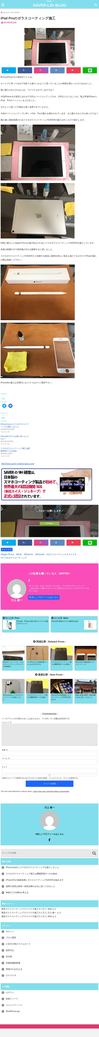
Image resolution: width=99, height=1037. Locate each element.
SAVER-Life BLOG (49, 5)
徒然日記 (10, 950)
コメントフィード (14, 1005)
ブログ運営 (11, 938)
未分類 (9, 956)
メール (6, 758)
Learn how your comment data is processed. (51, 791)
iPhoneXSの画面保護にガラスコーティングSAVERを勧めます (35, 880)
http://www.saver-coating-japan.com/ (17, 464)
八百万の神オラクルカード (18, 944)
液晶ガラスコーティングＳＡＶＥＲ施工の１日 (23, 909)
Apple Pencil (8, 554)
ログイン (10, 992)
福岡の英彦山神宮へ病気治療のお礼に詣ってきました (30, 886)
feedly (50, 523)
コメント (6, 722)
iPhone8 (40, 554)
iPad (19, 554)
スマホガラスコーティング (14, 558)
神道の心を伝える (14, 969)
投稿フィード (12, 999)
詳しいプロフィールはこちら (44, 597)
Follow (49, 518)
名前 (5, 750)
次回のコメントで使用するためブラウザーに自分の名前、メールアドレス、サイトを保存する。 (41, 778)
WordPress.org (12, 1011)
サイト (4, 767)
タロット (10, 931)
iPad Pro (29, 554)
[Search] (94, 853)
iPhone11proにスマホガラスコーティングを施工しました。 (33, 867)
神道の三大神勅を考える (17, 892)
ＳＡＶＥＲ (7, 549)
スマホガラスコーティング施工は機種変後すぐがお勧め (31, 874)
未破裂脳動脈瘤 (13, 963)
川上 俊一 (17, 600)
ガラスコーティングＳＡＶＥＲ (62, 554)
